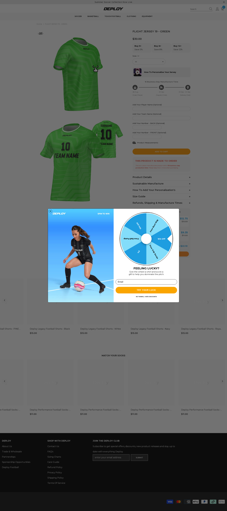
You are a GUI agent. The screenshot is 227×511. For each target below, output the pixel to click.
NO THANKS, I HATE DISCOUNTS (146, 296)
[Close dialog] (50, 211)
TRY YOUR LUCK (146, 290)
